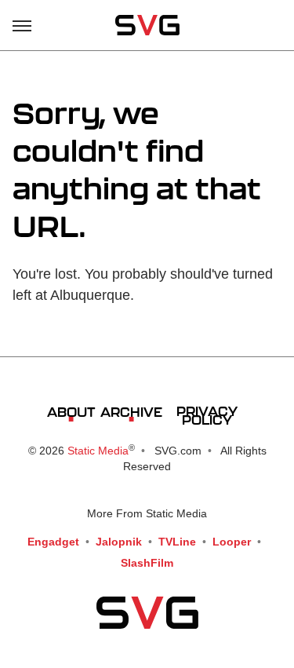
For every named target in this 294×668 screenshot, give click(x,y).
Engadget (53, 541)
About (71, 411)
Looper (231, 541)
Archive (131, 411)
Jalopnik (119, 541)
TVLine (177, 541)
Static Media (98, 450)
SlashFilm (147, 563)
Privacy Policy (207, 415)
